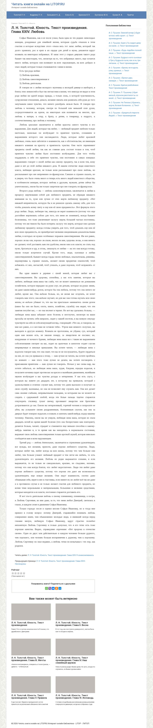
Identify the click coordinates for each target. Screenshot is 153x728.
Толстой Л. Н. (19, 15)
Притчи (130, 15)
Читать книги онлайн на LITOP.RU (38, 4)
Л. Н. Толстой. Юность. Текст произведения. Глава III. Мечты (28, 659)
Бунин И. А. (117, 15)
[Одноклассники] (56, 588)
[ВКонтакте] (53, 588)
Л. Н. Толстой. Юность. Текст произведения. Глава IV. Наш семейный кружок (72, 660)
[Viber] (49, 588)
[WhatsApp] (46, 588)
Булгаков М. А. (101, 15)
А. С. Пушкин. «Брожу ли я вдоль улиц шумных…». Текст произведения (123, 71)
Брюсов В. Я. (84, 15)
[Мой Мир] (59, 588)
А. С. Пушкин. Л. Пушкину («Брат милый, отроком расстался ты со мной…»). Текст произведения (123, 95)
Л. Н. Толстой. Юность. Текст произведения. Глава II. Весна (72, 623)
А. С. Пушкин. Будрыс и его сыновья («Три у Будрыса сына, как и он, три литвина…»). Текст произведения (125, 60)
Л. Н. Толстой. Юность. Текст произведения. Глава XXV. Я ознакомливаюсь (61, 555)
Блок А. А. (69, 15)
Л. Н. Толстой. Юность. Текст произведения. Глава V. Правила (29, 696)
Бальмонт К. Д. (53, 15)
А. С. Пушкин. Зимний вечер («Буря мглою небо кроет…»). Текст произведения (124, 36)
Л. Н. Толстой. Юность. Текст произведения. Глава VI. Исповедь (75, 696)
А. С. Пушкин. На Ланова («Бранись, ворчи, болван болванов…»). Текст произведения (124, 105)
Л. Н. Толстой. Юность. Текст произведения (27, 623)
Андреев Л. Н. (36, 15)
